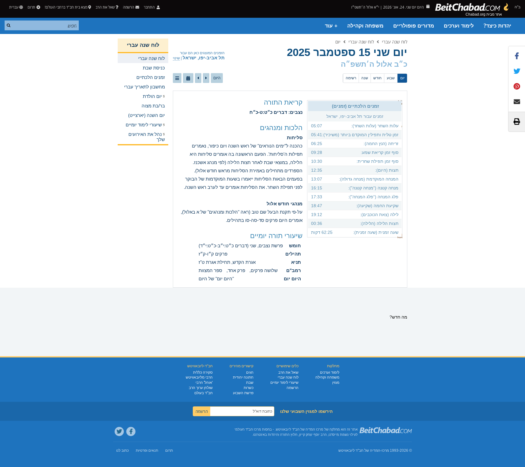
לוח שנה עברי (394, 42)
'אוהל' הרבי (204, 382)
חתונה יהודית (243, 377)
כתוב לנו (122, 450)
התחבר (150, 7)
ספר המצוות (210, 270)
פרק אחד (236, 270)
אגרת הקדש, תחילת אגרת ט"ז (227, 262)
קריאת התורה (283, 102)
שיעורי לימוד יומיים (284, 382)
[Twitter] (119, 431)
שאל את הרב (105, 7)
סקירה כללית (203, 372)
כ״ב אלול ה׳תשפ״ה (374, 64)
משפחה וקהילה (365, 25)
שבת (249, 382)
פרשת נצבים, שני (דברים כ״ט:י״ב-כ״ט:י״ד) (241, 245)
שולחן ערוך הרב (201, 388)
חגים (249, 372)
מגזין (335, 382)
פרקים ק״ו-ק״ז (213, 253)
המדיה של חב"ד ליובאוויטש (359, 450)
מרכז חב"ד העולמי (247, 429)
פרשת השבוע (243, 393)
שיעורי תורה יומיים (276, 236)
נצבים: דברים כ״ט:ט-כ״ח (275, 112)
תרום (31, 7)
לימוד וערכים (459, 25)
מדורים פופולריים (413, 25)
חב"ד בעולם (203, 393)
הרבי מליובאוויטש (199, 377)
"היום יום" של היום (216, 278)
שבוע (391, 78)
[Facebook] (130, 431)
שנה (364, 78)
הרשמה (293, 388)
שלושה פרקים (264, 270)
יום (337, 42)
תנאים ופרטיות (147, 450)
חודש (377, 78)
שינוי (176, 58)
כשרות (248, 388)
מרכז (385, 450)
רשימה (351, 78)
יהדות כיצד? (497, 25)
